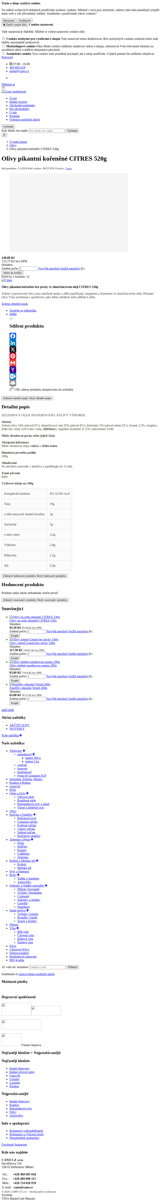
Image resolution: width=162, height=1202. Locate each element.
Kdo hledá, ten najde (14, 130)
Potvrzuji (7, 57)
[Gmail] (84, 362)
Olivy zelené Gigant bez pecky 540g (32, 643)
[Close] (11, 318)
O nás (13, 112)
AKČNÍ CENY (19, 725)
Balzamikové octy (20, 1108)
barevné (22, 768)
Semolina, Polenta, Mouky (26, 779)
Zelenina (22, 857)
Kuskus (14, 1086)
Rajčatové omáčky (28, 836)
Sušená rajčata (26, 832)
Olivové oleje (25, 797)
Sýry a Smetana (19, 871)
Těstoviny (16, 750)
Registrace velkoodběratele (26, 1130)
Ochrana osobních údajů (24, 119)
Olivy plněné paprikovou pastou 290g (33, 665)
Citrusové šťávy (19, 949)
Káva (12, 946)
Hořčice (22, 846)
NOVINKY (17, 728)
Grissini (14, 1079)
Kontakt (14, 116)
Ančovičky (24, 882)
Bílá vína (23, 931)
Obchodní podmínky (22, 105)
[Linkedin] (84, 342)
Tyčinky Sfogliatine (29, 892)
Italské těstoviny (19, 1068)
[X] (84, 349)
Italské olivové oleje (21, 1072)
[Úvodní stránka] (14, 91)
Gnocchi (14, 786)
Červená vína (25, 935)
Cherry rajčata (26, 829)
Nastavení (9, 20)
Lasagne (14, 1082)
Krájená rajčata (26, 825)
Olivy (13, 811)
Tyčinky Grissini (27, 914)
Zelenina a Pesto (20, 839)
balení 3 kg (32, 761)
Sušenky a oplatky (28, 899)
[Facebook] (84, 336)
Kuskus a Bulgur (20, 782)
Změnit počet (10, 268)
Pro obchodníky (19, 109)
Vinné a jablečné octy (30, 807)
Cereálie (22, 903)
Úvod (13, 98)
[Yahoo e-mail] (84, 369)
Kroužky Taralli (27, 917)
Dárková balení (19, 953)
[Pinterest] (84, 356)
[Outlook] (84, 376)
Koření (21, 864)
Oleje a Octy (17, 793)
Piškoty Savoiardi (28, 889)
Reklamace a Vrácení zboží (26, 1134)
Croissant (23, 896)
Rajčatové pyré (26, 818)
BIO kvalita (16, 960)
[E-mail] (84, 383)
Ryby (13, 875)
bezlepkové (24, 772)
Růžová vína (25, 938)
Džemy (14, 924)
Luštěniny (23, 853)
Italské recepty (18, 101)
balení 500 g (33, 758)
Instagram (21, 1144)
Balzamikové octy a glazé (33, 804)
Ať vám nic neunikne (15, 967)
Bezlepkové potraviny (23, 956)
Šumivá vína (25, 942)
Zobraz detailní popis (15, 303)
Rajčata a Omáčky (21, 814)
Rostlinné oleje (26, 800)
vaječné (22, 765)
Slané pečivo (17, 910)
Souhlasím (25, 20)
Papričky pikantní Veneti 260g (28, 688)
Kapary (22, 850)
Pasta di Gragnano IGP (31, 775)
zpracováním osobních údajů (37, 974)
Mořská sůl (24, 868)
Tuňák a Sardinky (28, 878)
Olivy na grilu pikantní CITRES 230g (33, 620)
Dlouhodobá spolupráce (24, 1138)
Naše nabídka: (10, 735)
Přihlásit (72, 967)
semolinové (24, 754)
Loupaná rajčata (27, 821)
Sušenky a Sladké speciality (27, 885)
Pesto (20, 843)
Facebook (8, 1144)
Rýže (12, 789)
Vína (12, 928)
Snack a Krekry (27, 921)
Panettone (23, 907)
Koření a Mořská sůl (22, 860)
